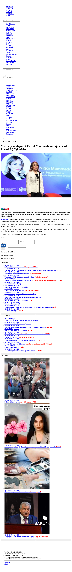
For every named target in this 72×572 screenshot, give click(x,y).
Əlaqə (8, 59)
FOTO (8, 44)
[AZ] (2, 209)
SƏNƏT (9, 34)
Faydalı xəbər (10, 24)
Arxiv (8, 25)
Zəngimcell (9, 64)
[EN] (4, 209)
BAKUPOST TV (11, 54)
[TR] (8, 209)
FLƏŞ (8, 49)
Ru (3, 139)
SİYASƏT (9, 7)
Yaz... (3, 248)
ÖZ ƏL (8, 56)
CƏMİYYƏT (10, 30)
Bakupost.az (5, 219)
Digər (8, 15)
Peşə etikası (10, 62)
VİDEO (8, 45)
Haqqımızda (10, 57)
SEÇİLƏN (9, 37)
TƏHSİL (9, 52)
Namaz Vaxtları (11, 61)
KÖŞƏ (8, 32)
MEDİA (11, 14)
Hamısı (36, 314)
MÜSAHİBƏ (10, 39)
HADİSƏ (9, 42)
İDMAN (9, 12)
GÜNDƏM (9, 51)
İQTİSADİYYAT (12, 8)
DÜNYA (9, 10)
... (7, 135)
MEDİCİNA (10, 27)
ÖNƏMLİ (9, 47)
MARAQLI (10, 29)
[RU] (6, 209)
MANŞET (9, 35)
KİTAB (8, 40)
